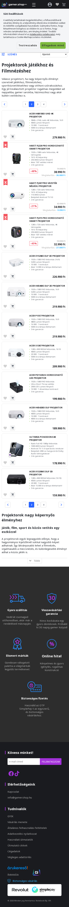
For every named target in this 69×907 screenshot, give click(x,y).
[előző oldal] (4, 104)
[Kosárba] (12, 136)
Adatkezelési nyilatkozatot (42, 34)
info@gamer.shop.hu (20, 797)
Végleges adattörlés (19, 857)
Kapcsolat (13, 791)
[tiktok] (17, 773)
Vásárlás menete (17, 822)
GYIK (10, 816)
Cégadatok (14, 851)
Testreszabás (28, 45)
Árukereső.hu (13, 874)
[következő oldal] (64, 104)
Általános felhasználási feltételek (27, 828)
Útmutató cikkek (17, 845)
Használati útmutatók (20, 839)
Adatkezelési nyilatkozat (22, 833)
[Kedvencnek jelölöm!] (6, 136)
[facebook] (11, 773)
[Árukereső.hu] (18, 870)
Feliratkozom (51, 761)
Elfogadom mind (53, 45)
